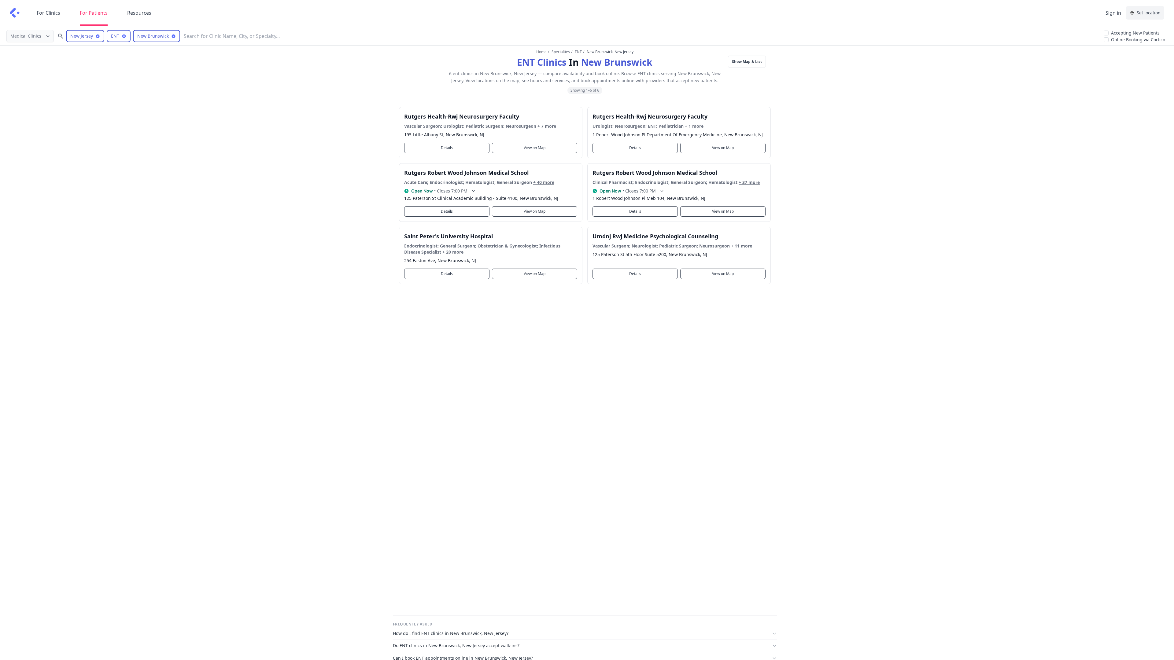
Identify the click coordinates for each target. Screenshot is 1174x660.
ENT (578, 51)
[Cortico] (15, 13)
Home (541, 51)
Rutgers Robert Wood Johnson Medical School (466, 172)
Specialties (561, 51)
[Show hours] (473, 191)
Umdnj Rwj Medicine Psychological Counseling (655, 236)
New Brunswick (616, 62)
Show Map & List (747, 61)
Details (447, 147)
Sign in (1113, 12)
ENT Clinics (542, 62)
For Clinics (48, 12)
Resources (139, 12)
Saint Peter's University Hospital (448, 236)
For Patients (94, 12)
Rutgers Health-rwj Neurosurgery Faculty (461, 116)
